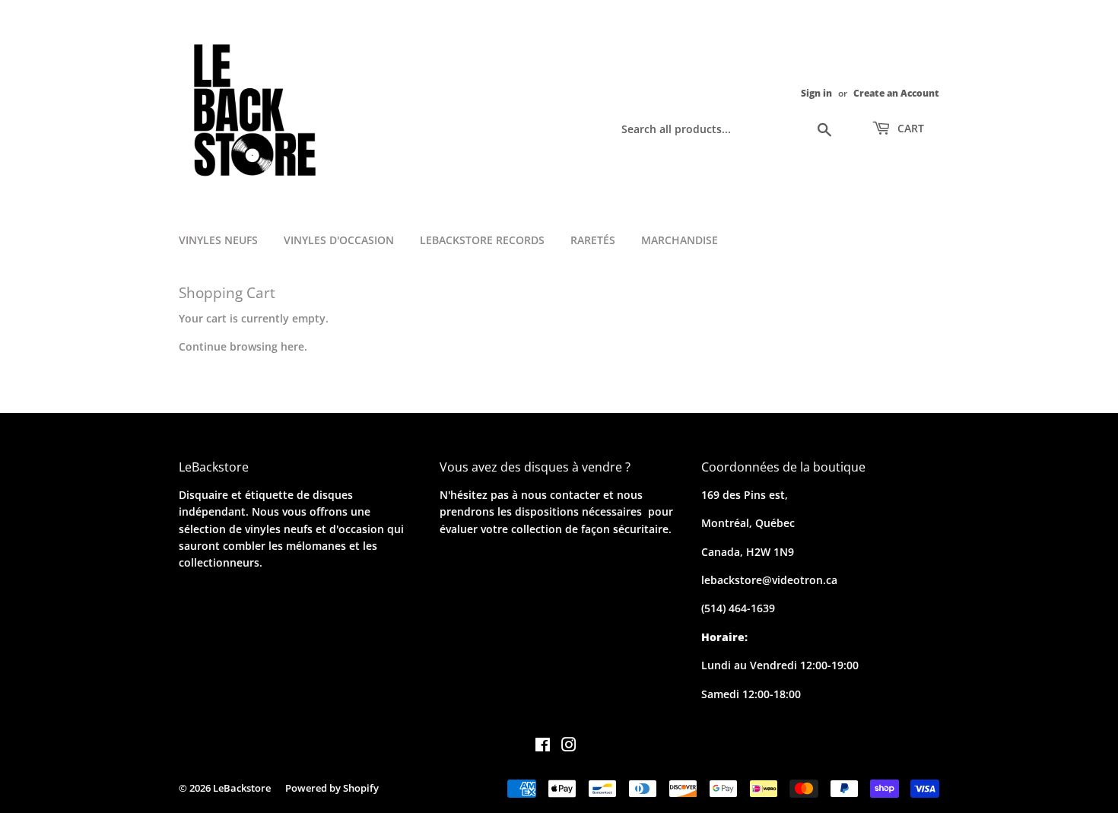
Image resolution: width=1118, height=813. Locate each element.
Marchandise (679, 240)
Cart (909, 128)
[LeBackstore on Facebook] (543, 746)
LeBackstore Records (482, 240)
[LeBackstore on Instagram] (568, 746)
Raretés (592, 240)
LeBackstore (242, 788)
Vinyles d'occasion (339, 240)
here (292, 346)
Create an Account (896, 93)
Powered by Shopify (332, 788)
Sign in (816, 93)
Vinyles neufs (218, 240)
